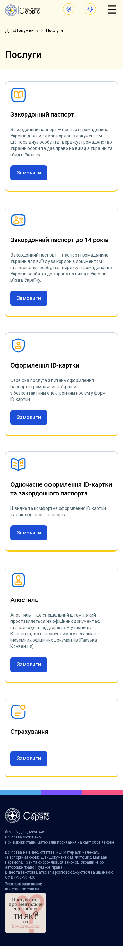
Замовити (29, 173)
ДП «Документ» (21, 30)
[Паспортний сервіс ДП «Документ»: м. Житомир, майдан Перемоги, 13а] (22, 10)
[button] (68, 9)
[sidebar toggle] (112, 9)
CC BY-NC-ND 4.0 (19, 877)
